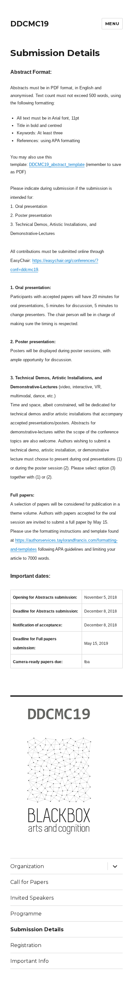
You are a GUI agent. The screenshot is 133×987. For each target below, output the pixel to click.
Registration (25, 945)
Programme (26, 914)
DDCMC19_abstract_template (57, 164)
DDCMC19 (29, 23)
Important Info (29, 961)
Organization (27, 866)
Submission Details (37, 929)
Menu (112, 23)
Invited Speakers (32, 898)
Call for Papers (29, 882)
